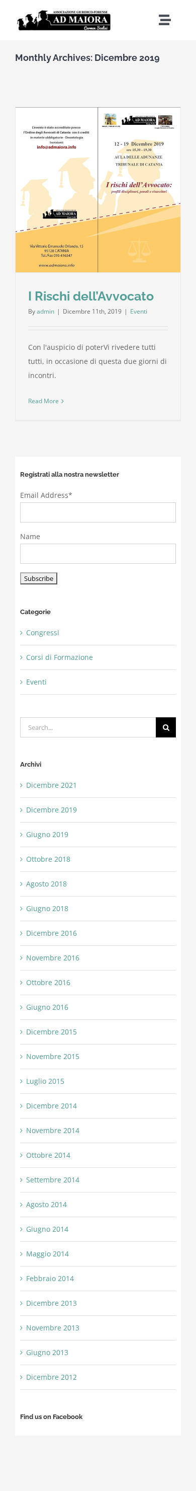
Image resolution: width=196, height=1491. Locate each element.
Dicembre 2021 (51, 785)
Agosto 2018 (46, 883)
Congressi (42, 632)
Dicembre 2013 (51, 1303)
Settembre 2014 (52, 1179)
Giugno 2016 (47, 1007)
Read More (43, 401)
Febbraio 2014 (50, 1278)
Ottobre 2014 (48, 1155)
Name (30, 536)
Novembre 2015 (52, 1056)
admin (45, 311)
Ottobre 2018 (48, 859)
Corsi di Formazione (59, 657)
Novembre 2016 (52, 957)
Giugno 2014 (47, 1229)
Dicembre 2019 (51, 809)
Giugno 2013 (47, 1352)
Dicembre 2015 (51, 1031)
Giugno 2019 (47, 834)
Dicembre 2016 (51, 933)
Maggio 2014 (47, 1253)
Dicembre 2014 (51, 1105)
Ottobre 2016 (48, 982)
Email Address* (46, 495)
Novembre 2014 (52, 1130)
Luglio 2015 (45, 1081)
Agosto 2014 (46, 1204)
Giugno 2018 (47, 908)
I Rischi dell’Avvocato (91, 296)
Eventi (138, 311)
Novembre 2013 (52, 1327)
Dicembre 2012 (51, 1377)
